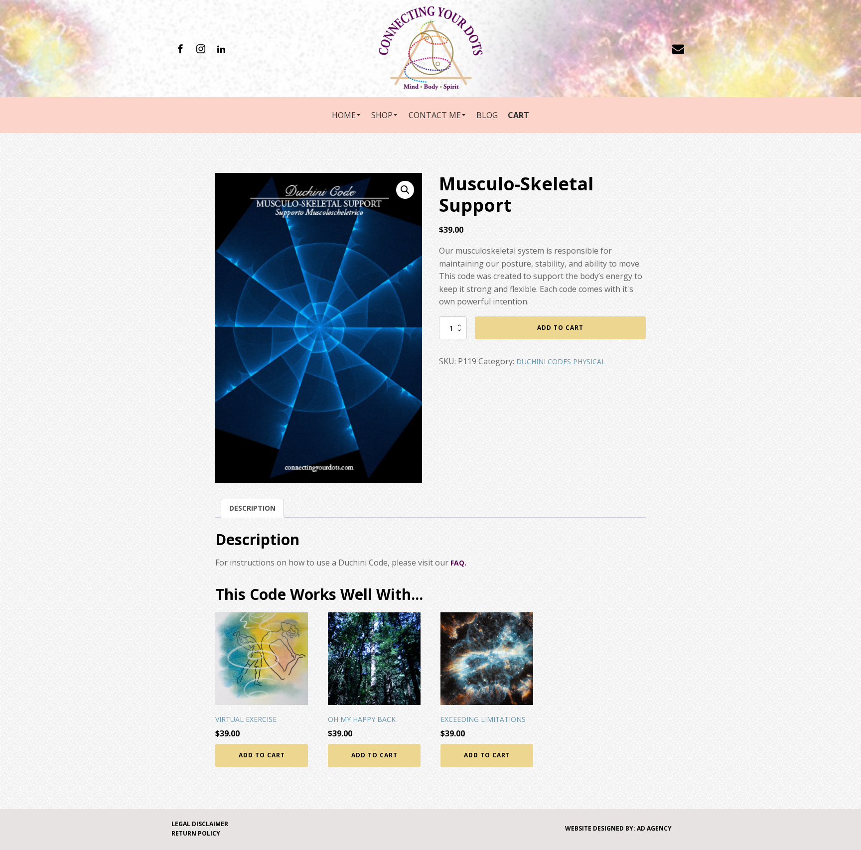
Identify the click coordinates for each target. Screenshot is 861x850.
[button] (405, 190)
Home (344, 115)
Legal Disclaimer (199, 824)
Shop (382, 115)
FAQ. (458, 562)
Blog (487, 115)
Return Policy (195, 833)
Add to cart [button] (262, 755)
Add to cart (560, 327)
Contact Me (435, 115)
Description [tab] (252, 508)
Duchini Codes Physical (560, 361)
